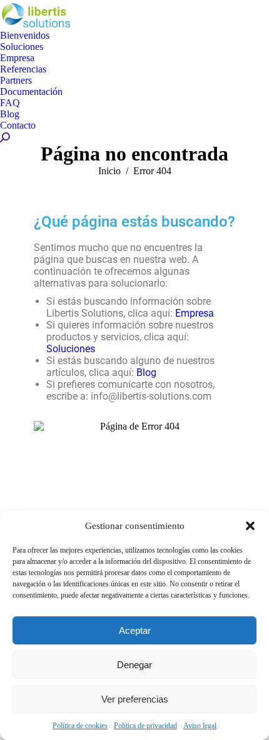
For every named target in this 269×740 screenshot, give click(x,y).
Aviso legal (199, 725)
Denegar (134, 664)
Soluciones (70, 349)
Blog (146, 372)
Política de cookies (80, 725)
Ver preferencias (134, 699)
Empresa (194, 313)
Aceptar (135, 630)
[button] (250, 526)
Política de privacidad (145, 725)
